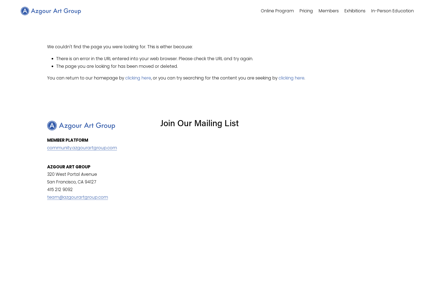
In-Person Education (392, 11)
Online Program (277, 11)
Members (329, 11)
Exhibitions (354, 11)
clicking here (138, 78)
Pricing (306, 11)
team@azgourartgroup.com (77, 197)
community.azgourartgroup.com (82, 148)
